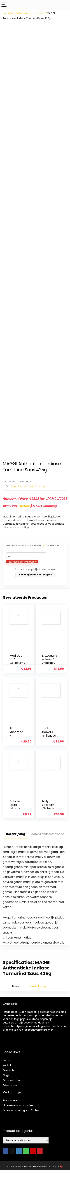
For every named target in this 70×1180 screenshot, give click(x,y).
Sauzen (14, 13)
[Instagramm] (19, 1151)
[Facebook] (5, 1151)
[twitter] (12, 1151)
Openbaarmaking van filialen (21, 1110)
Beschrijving (15, 834)
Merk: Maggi (38, 986)
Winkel (7, 1065)
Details (25, 506)
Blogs (6, 1075)
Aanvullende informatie (47, 834)
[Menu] (4, 5)
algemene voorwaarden (18, 1105)
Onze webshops (13, 1080)
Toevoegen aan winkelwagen (22, 561)
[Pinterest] (40, 1151)
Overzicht (9, 1070)
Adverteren (10, 1085)
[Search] (64, 5)
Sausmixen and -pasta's (33, 13)
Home (6, 13)
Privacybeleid (11, 1100)
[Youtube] (33, 1151)
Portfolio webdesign (44, 1166)
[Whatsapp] (26, 1151)
